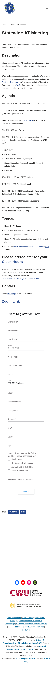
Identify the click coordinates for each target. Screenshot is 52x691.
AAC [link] (18, 85)
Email (10, 374)
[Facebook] (17, 582)
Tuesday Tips (26, 630)
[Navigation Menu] (47, 8)
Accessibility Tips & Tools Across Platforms (26, 627)
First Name (13, 330)
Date (10, 346)
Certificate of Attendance (22, 463)
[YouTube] (23, 582)
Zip (9, 445)
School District (15, 401)
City (10, 428)
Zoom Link (11, 301)
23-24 (23, 512)
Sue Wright (11, 294)
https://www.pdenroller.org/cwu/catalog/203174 (21, 278)
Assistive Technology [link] (10, 82)
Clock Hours (12, 262)
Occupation (13, 410)
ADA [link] (47, 246)
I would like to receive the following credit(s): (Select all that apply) (23, 454)
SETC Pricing (28, 618)
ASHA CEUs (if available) (22, 467)
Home (4, 25)
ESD (9, 381)
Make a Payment (14, 618)
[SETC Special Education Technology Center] (9, 8)
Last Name (13, 339)
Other (10, 393)
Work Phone (13, 357)
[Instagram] (29, 582)
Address (12, 419)
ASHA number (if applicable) (20, 479)
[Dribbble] (35, 582)
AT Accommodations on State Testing (31, 624)
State (10, 436)
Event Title (13, 321)
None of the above (19, 471)
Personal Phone (15, 365)
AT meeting (13, 512)
